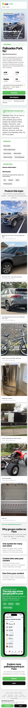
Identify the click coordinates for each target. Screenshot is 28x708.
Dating (16, 695)
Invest (11, 692)
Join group (14, 92)
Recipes (16, 696)
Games (20, 696)
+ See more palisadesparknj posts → (11, 524)
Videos (3, 696)
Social (4, 695)
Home (3, 7)
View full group (14, 97)
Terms (15, 692)
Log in (7, 7)
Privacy (20, 692)
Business (22, 695)
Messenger (10, 695)
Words (24, 696)
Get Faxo (14, 678)
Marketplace (10, 696)
